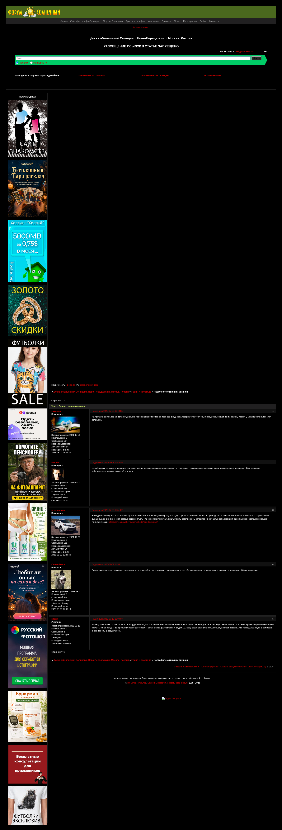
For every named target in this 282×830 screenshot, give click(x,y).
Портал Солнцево (113, 21)
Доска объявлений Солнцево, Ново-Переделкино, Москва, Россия (91, 391)
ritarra (54, 619)
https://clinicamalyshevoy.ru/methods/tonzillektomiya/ (133, 522)
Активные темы (140, 27)
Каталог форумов (210, 666)
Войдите (71, 385)
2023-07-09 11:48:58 (113, 462)
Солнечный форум (157, 683)
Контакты (214, 21)
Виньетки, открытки (136, 683)
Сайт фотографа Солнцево (85, 21)
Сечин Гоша (58, 564)
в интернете (40, 62)
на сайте (24, 62)
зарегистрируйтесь (89, 385)
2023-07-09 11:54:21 (113, 564)
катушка (56, 411)
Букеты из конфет (135, 21)
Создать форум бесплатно (233, 666)
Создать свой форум (177, 683)
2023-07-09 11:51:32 (113, 510)
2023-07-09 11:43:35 (113, 411)
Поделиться (97, 411)
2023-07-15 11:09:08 (113, 619)
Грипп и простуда (141, 391)
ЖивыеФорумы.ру (257, 666)
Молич (55, 462)
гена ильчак (58, 510)
